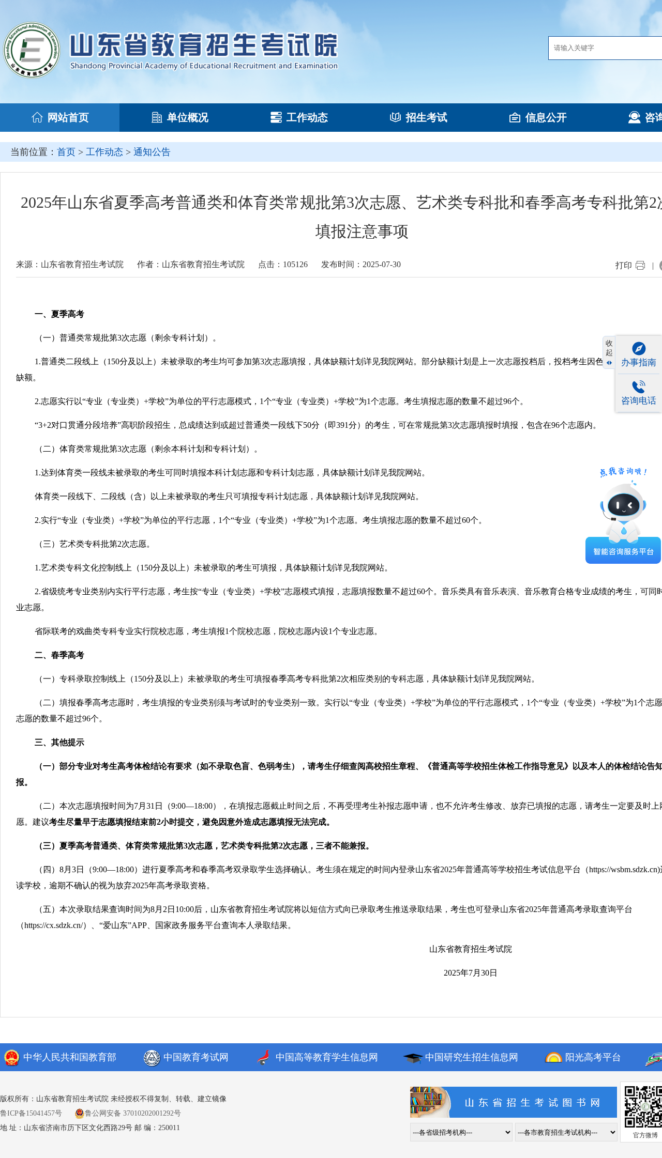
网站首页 (68, 117)
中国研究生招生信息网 (471, 1057)
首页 (66, 152)
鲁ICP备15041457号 (31, 1113)
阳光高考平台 (593, 1057)
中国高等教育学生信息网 (327, 1057)
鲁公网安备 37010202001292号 (133, 1113)
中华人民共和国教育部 (69, 1057)
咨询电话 (638, 401)
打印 (623, 265)
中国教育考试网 (196, 1057)
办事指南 (638, 362)
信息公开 (546, 117)
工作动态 (307, 117)
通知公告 (152, 152)
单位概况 (187, 117)
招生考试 (426, 117)
